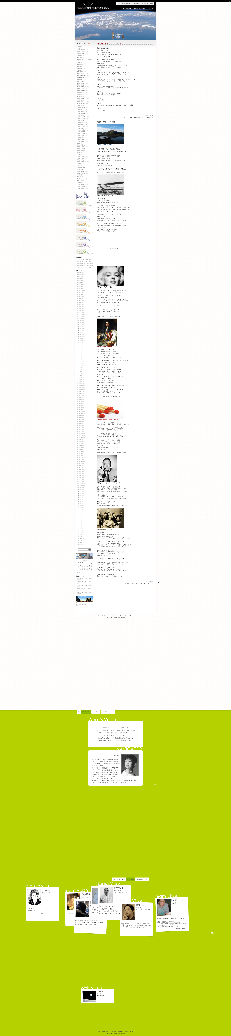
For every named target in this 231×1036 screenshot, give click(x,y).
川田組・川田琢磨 (81, 186)
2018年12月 (80, 314)
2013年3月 (79, 451)
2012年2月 (79, 477)
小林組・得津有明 (81, 133)
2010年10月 (80, 509)
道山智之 (79, 152)
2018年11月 (80, 316)
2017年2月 (79, 358)
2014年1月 (79, 431)
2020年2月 (79, 286)
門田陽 (78, 154)
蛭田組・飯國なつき (82, 102)
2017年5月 (79, 352)
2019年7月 (79, 300)
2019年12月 (80, 290)
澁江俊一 (79, 143)
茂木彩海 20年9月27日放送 (84, 267)
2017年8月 (79, 346)
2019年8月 (79, 298)
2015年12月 (80, 385)
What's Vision (105, 615)
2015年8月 (79, 393)
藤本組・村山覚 (80, 85)
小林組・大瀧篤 (80, 120)
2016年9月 (79, 368)
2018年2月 (79, 334)
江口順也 (79, 176)
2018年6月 (79, 326)
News (126, 615)
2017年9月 (79, 344)
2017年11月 (80, 340)
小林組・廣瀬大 (80, 115)
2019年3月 (79, 308)
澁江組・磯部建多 (81, 150)
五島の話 (151, 115)
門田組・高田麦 (80, 160)
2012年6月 (79, 469)
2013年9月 (79, 439)
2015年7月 (79, 395)
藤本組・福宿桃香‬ (81, 90)
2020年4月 (79, 282)
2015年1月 (79, 407)
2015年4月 (79, 401)
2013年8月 (79, 441)
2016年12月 (80, 362)
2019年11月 (80, 292)
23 (91, 568)
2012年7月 (79, 467)
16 (91, 566)
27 (85, 569)
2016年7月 (79, 372)
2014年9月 (79, 415)
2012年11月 (80, 459)
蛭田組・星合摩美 (81, 103)
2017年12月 (80, 338)
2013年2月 (79, 453)
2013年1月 (79, 455)
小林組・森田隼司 (81, 135)
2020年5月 (79, 280)
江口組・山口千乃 (81, 178)
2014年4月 (79, 425)
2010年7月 (79, 515)
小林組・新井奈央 (81, 111)
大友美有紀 (79, 68)
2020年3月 (79, 284)
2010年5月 (79, 519)
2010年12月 (80, 505)
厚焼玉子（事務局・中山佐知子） (139, 583)
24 (78, 569)
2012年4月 (79, 473)
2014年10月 (80, 413)
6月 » (80, 572)
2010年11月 (80, 507)
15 (89, 566)
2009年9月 (79, 535)
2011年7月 (79, 491)
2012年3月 (79, 475)
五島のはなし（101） (104, 48)
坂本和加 (79, 66)
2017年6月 (79, 350)
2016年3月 (79, 380)
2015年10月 (80, 389)
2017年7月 (79, 348)
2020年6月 (79, 278)
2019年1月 (79, 312)
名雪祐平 (79, 46)
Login (131, 615)
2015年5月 (79, 399)
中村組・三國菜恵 (81, 50)
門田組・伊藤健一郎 (82, 162)
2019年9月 (79, 296)
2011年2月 (79, 501)
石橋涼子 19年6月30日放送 (84, 581)
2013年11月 (80, 435)
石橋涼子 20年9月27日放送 (84, 261)
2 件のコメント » (149, 117)
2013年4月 (79, 449)
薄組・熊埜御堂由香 (82, 75)
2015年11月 (80, 387)
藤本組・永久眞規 (81, 94)
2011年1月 (79, 503)
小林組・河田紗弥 (81, 132)
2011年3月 (79, 499)
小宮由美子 (79, 175)
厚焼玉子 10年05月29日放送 (106, 122)
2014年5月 (79, 423)
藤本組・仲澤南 (80, 92)
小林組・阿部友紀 (81, 122)
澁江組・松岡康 (80, 147)
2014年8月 (79, 417)
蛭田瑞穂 (79, 96)
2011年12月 (80, 481)
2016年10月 (80, 366)
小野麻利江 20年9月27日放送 (84, 259)
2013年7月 (79, 443)
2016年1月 (79, 383)
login (229, 1)
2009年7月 (79, 539)
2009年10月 (80, 533)
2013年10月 (80, 437)
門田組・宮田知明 (81, 156)
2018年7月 (79, 324)
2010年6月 (79, 517)
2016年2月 (79, 382)
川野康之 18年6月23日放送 (84, 585)
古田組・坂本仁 (80, 171)
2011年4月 (79, 497)
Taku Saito (78, 605)
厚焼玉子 (151, 581)
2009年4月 (79, 545)
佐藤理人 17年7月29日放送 (84, 592)
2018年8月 (79, 322)
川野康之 (79, 62)
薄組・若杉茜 (80, 79)
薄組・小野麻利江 (81, 73)
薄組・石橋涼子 (80, 77)
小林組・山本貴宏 (81, 139)
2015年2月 (79, 405)
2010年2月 (79, 525)
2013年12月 (80, 433)
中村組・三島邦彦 (81, 51)
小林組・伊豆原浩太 (82, 113)
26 (82, 569)
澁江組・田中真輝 (81, 148)
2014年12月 (80, 409)
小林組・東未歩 (80, 109)
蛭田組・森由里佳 (81, 100)
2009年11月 (80, 531)
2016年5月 (79, 376)
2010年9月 (79, 511)
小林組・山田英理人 (82, 118)
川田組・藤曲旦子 (81, 188)
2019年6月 (79, 302)
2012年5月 (79, 471)
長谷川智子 (79, 163)
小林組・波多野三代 (82, 117)
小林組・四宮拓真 (81, 130)
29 (89, 569)
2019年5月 (79, 304)
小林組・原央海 (80, 128)
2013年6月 (79, 445)
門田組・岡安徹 (80, 158)
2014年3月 (79, 427)
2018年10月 (80, 318)
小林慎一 (79, 105)
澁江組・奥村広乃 (81, 145)
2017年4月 (79, 354)
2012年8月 (79, 465)
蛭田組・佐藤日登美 (82, 98)
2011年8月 (79, 489)
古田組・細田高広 (81, 173)
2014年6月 (79, 421)
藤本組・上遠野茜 (81, 88)
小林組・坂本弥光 (81, 107)
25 (80, 569)
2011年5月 (79, 495)
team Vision (113, 615)
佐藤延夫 (86, 894)
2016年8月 (79, 370)
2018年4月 (79, 330)
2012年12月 (80, 457)
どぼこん (79, 593)
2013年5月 (79, 447)
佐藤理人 (79, 55)
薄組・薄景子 (80, 72)
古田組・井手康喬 (81, 167)
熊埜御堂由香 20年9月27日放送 (85, 263)
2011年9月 (79, 487)
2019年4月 (79, 306)
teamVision (130, 879)
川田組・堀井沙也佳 (82, 184)
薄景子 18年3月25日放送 (83, 588)
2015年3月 (79, 403)
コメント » (150, 583)
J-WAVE (111, 738)
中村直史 (79, 48)
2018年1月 (79, 336)
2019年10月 (80, 294)
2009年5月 (79, 543)
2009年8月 (79, 537)
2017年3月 (79, 356)
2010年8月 (79, 513)
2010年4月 (79, 521)
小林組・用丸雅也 (81, 137)
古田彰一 (79, 165)
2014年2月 (79, 429)
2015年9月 (79, 391)
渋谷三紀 (79, 180)
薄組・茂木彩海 (80, 81)
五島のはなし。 (140, 117)
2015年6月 (79, 397)
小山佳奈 (79, 70)
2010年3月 (79, 523)
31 (78, 571)
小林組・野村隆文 (81, 141)
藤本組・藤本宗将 (81, 83)
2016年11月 (80, 364)
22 (89, 568)
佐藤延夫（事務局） (82, 53)
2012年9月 (79, 463)
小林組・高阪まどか (82, 124)
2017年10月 (80, 342)
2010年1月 (79, 527)
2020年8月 (79, 274)
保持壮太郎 (79, 57)
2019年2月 (79, 310)
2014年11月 (80, 411)
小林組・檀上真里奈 (82, 126)
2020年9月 (79, 272)
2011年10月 (80, 485)
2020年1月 (79, 288)
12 (82, 566)
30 (91, 569)
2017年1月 (79, 360)
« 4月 (77, 572)
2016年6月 (79, 374)
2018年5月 (79, 328)
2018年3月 (79, 332)
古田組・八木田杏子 (82, 169)
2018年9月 (79, 320)
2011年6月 (79, 493)
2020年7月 (79, 276)
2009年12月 (80, 529)
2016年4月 (79, 378)
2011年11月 (80, 483)
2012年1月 (79, 479)
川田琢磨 (79, 182)
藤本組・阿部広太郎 (82, 87)
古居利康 (79, 64)
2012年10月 (80, 461)
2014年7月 (79, 419)
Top (99, 615)
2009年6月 (79, 541)
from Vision (133, 117)
